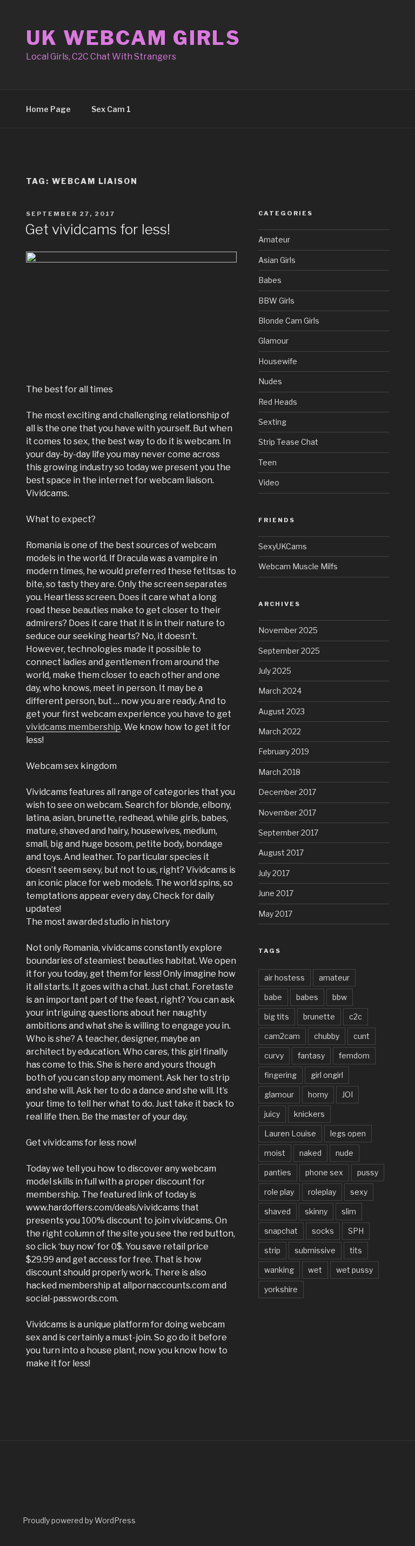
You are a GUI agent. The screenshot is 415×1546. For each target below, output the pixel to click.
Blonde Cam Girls (288, 320)
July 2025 (274, 670)
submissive (315, 1250)
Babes (270, 280)
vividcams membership (73, 727)
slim (349, 1211)
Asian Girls (277, 260)
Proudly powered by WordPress (79, 1520)
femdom (354, 1055)
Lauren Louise (290, 1133)
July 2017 (274, 873)
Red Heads (277, 401)
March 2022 (279, 731)
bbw (339, 997)
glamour (279, 1094)
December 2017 (287, 792)
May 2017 (275, 913)
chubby (326, 1036)
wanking (279, 1269)
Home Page (48, 109)
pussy (367, 1172)
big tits (276, 1016)
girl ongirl (327, 1075)
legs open (348, 1133)
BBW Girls (276, 300)
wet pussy (354, 1269)
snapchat (281, 1230)
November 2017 (287, 812)
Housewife (277, 361)
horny (318, 1094)
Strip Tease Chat (288, 441)
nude (344, 1152)
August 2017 (281, 852)
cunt (361, 1036)
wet (315, 1269)
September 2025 (289, 650)
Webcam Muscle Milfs (298, 566)
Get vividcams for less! (97, 229)
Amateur (274, 239)
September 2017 (288, 832)
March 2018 (279, 772)
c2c (355, 1016)
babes (307, 997)
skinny (316, 1211)
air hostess (284, 977)
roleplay (322, 1191)
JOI (347, 1094)
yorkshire (281, 1289)
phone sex (324, 1172)
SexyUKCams (282, 546)
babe (273, 997)
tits (356, 1250)
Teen (267, 462)
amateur (334, 977)
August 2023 (281, 711)
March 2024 (280, 690)
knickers (309, 1114)
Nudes (270, 381)
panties (277, 1172)
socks (323, 1230)
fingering (280, 1075)
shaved (277, 1211)
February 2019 (283, 751)
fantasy (311, 1055)
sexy (358, 1191)
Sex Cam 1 (111, 109)
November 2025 (288, 630)
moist (274, 1152)
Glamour (273, 340)
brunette (319, 1016)
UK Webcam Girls (133, 38)
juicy (272, 1114)
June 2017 (275, 893)
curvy (274, 1055)
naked (310, 1152)
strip (272, 1250)
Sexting (272, 421)
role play (279, 1191)
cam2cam (282, 1036)
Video (268, 482)
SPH (356, 1230)
